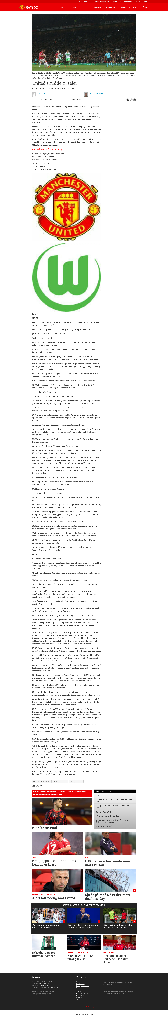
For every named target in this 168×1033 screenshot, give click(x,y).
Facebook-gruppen (83, 993)
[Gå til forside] (28, 7)
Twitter (80, 991)
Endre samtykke (91, 1007)
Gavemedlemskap (85, 1)
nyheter (79, 781)
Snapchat (80, 997)
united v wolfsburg (41, 781)
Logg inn (123, 7)
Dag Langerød (48, 981)
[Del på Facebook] (127, 99)
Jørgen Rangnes (45, 985)
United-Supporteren (102, 1)
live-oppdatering (59, 781)
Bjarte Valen (54, 987)
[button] (36, 917)
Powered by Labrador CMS (84, 1014)
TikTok (79, 999)
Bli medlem (132, 7)
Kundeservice (80, 984)
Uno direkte (79, 988)
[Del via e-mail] (134, 99)
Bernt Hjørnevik (44, 983)
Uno (82, 7)
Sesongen (72, 7)
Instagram (81, 995)
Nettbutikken (110, 7)
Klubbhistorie (116, 1)
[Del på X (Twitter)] (131, 99)
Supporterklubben (130, 1)
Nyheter (61, 7)
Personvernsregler (77, 1007)
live (71, 781)
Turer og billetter (95, 7)
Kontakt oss (143, 1)
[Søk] (143, 7)
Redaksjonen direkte (82, 986)
